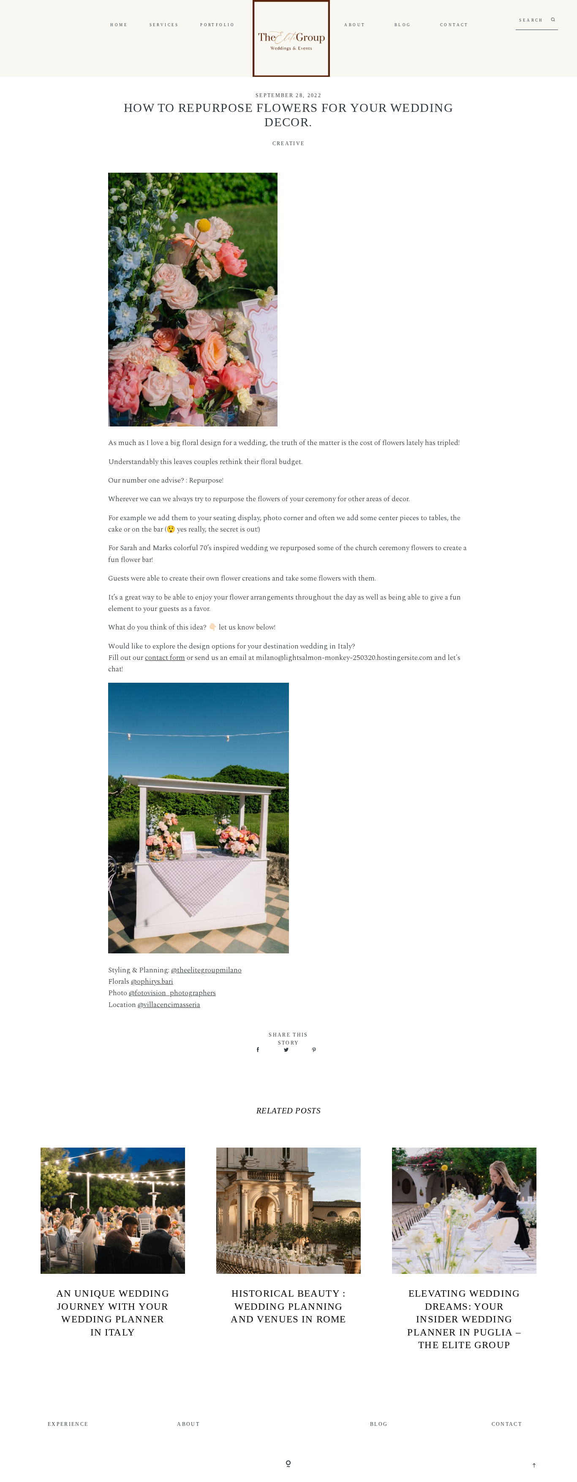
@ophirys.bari (152, 981)
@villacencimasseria (169, 1004)
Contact (454, 25)
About (354, 25)
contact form (165, 657)
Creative (288, 144)
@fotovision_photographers (172, 993)
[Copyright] (288, 1465)
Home (119, 25)
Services (164, 25)
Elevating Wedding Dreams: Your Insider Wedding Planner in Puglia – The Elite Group (464, 1319)
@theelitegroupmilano (206, 970)
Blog (403, 25)
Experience (68, 1424)
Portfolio (217, 25)
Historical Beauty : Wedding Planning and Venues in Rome (288, 1306)
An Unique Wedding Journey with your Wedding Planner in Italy (112, 1313)
